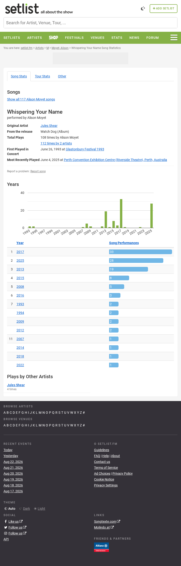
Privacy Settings (106, 485)
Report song (38, 171)
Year (20, 243)
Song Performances (124, 243)
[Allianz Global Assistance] (101, 547)
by (56, 143)
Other (62, 76)
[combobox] (90, 22)
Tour (42, 76)
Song (19, 76)
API (6, 539)
